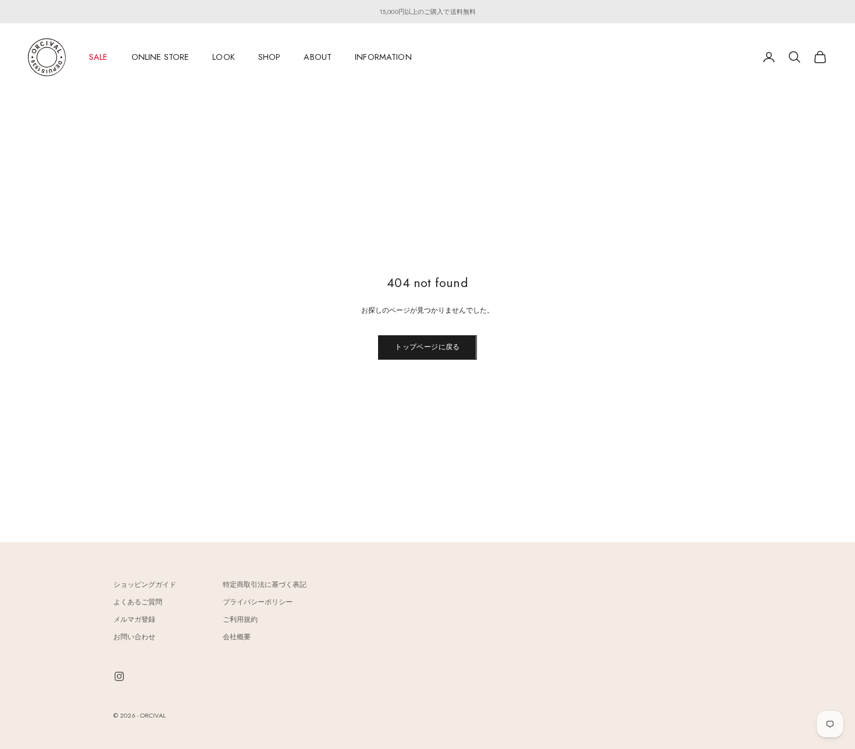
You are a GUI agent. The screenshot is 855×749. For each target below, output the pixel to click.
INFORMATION (383, 57)
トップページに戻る (427, 347)
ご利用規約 (240, 619)
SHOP (269, 57)
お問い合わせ (134, 637)
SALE (98, 57)
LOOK (223, 57)
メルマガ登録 (134, 619)
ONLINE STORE (160, 57)
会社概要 (237, 637)
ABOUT (318, 57)
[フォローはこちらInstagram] (119, 676)
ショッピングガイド (144, 584)
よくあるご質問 (137, 602)
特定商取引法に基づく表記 (265, 584)
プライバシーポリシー (258, 602)
